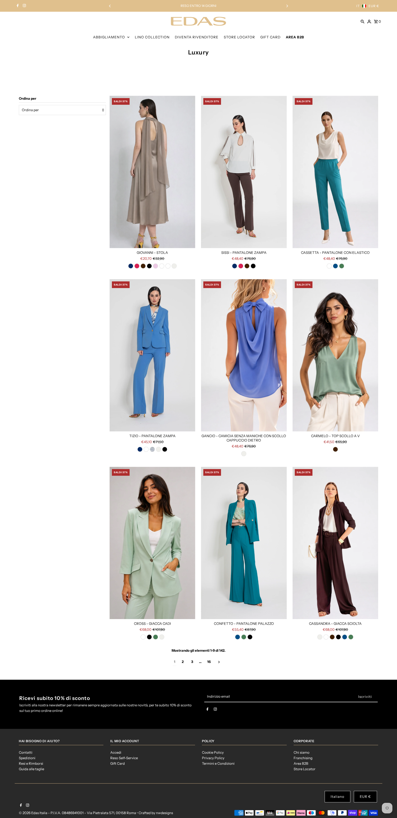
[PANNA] (174, 266)
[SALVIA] (341, 266)
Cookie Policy (213, 752)
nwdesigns (164, 813)
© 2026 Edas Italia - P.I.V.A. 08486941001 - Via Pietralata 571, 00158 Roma (78, 813)
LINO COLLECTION (152, 37)
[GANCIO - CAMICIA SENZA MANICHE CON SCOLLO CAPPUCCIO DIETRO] (244, 355)
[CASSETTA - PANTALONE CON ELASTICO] (335, 172)
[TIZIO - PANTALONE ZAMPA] (152, 355)
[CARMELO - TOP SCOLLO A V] (335, 355)
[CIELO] (152, 449)
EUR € (374, 6)
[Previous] (110, 6)
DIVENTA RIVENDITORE (196, 37)
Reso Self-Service (124, 758)
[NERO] (149, 266)
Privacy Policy (213, 758)
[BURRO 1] (161, 266)
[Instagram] (24, 6)
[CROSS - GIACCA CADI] (152, 543)
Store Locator (304, 769)
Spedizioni (27, 758)
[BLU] (130, 266)
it (358, 6)
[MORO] (143, 266)
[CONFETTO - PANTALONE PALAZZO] (244, 543)
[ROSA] (155, 266)
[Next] (287, 6)
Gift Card (117, 763)
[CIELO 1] (168, 266)
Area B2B (301, 763)
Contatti (25, 752)
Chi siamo (301, 752)
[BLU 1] (329, 266)
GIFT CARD (270, 37)
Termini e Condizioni (218, 763)
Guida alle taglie (31, 769)
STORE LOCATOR (239, 37)
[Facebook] (17, 6)
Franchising (303, 758)
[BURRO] (146, 449)
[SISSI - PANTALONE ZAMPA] (244, 172)
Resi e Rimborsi (31, 763)
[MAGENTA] (137, 266)
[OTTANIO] (335, 266)
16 (209, 661)
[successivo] (219, 662)
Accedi (115, 752)
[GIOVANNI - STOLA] (152, 172)
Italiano (337, 796)
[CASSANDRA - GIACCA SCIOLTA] (335, 543)
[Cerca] (363, 21)
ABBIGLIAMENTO (109, 37)
